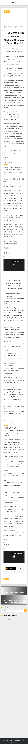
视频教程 (7, 11)
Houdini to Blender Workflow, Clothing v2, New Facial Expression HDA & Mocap (14, 599)
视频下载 (12, 568)
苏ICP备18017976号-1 (17, 741)
